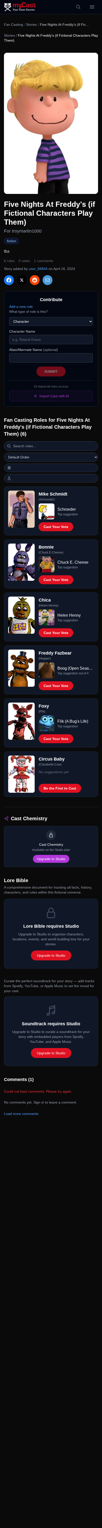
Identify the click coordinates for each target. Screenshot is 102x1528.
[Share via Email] (47, 280)
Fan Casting (13, 24)
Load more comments (21, 1114)
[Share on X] (22, 280)
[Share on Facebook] (9, 280)
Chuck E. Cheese (72, 562)
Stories (31, 24)
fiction (11, 241)
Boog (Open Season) (75, 668)
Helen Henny (69, 615)
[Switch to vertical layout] (51, 468)
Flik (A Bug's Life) (72, 721)
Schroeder (66, 509)
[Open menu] (92, 7)
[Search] (78, 7)
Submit (51, 371)
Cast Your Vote (56, 527)
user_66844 (38, 269)
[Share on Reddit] (35, 280)
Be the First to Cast (60, 788)
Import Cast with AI (54, 396)
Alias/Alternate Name (33, 350)
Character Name (22, 331)
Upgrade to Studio (51, 859)
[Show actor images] (51, 478)
